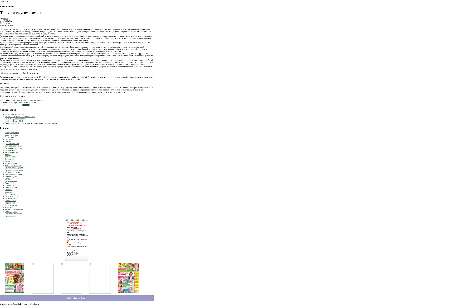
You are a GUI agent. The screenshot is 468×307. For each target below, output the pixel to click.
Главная (8, 141)
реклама (8, 192)
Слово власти (10, 201)
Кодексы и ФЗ (11, 163)
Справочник (10, 203)
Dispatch (15, 304)
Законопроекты (11, 152)
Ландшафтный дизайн (14, 168)
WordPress (34, 304)
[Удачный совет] (128, 294)
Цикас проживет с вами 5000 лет (22, 102)
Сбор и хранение (12, 196)
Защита (8, 155)
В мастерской (10, 137)
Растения (6, 23)
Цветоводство (11, 212)
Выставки (9, 139)
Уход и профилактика (14, 209)
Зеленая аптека (11, 157)
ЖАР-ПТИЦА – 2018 (14, 121)
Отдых (7, 179)
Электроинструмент (13, 214)
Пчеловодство (11, 187)
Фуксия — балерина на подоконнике (26, 100)
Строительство (11, 205)
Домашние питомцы (13, 146)
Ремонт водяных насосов (15, 119)
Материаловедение (13, 172)
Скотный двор (11, 198)
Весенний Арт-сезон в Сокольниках (20, 117)
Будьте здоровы (11, 135)
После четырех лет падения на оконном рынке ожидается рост (31, 123)
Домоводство (10, 150)
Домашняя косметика (14, 148)
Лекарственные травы (14, 170)
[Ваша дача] (14, 294)
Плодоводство (11, 181)
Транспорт (9, 207)
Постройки (9, 183)
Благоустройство (12, 133)
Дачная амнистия (12, 144)
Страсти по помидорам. (15, 114)
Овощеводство (11, 176)
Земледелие (10, 159)
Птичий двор (10, 185)
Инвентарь (9, 161)
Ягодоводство (11, 216)
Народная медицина (13, 174)
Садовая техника (12, 194)
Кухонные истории (13, 166)
